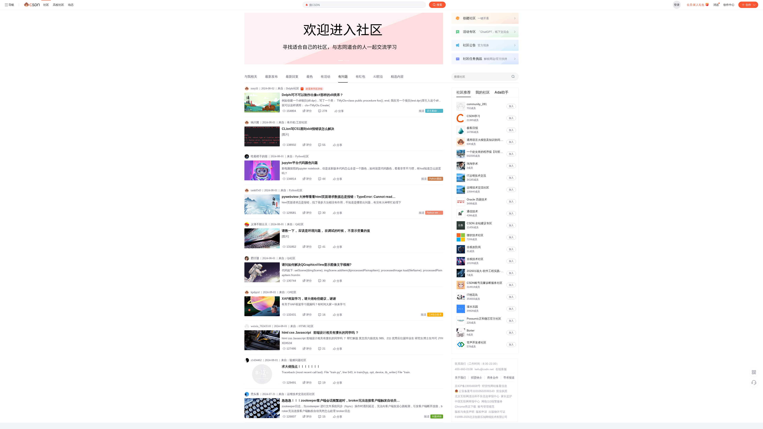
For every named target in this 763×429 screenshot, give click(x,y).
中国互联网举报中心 (467, 401)
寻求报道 (508, 377)
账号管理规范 (486, 406)
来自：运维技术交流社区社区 (297, 394)
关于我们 (460, 377)
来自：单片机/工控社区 (293, 122)
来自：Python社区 (298, 156)
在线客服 (501, 369)
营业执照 (501, 391)
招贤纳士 (476, 377)
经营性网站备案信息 (494, 385)
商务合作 (492, 377)
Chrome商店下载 (465, 406)
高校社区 (58, 4)
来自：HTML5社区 (302, 326)
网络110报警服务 (492, 401)
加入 (511, 106)
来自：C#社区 (287, 292)
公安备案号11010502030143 (477, 391)
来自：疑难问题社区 (293, 360)
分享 (341, 111)
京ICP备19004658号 (467, 385)
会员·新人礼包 (696, 4)
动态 (71, 4)
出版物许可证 (497, 411)
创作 (748, 4)
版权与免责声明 (464, 411)
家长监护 (506, 396)
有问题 (343, 76)
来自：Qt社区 (295, 224)
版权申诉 (481, 411)
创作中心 (728, 4)
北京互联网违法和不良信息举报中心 (477, 396)
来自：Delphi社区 (288, 88)
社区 (46, 4)
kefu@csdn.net (484, 369)
